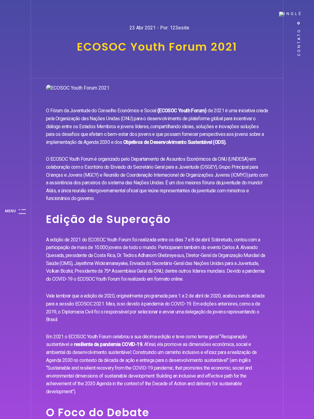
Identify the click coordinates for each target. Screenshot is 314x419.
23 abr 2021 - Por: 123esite (159, 28)
